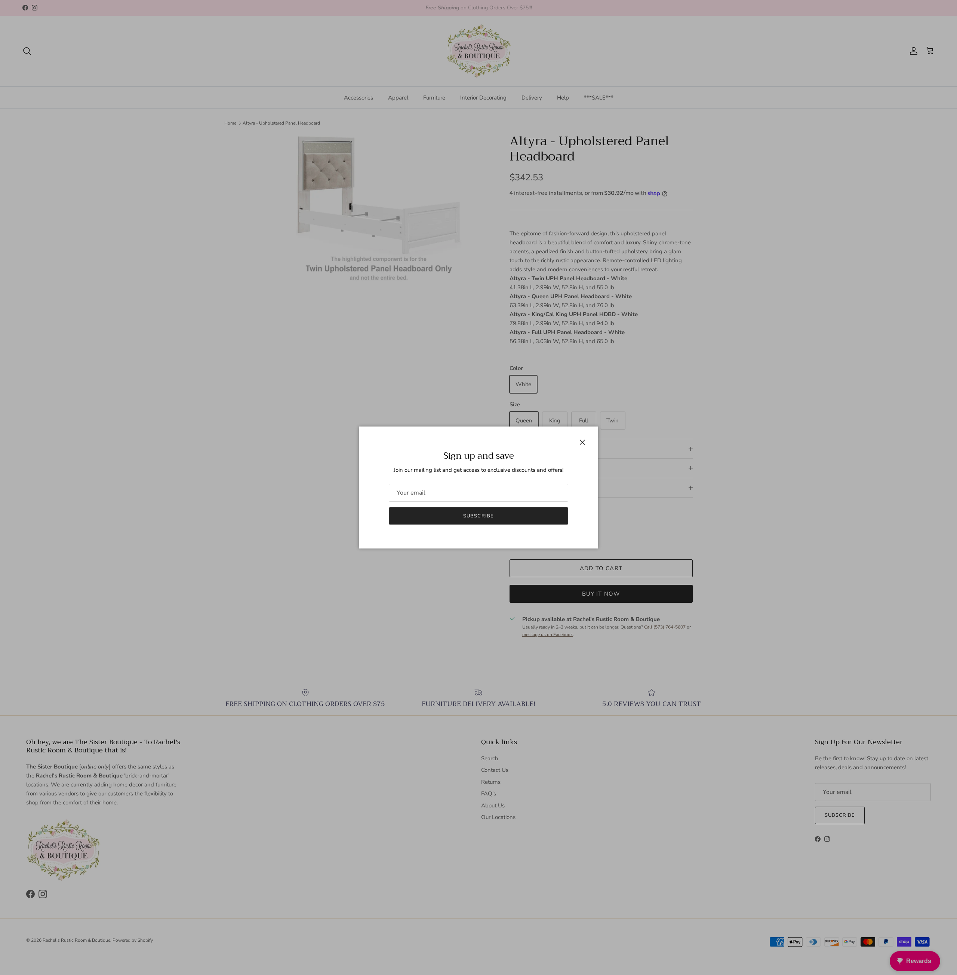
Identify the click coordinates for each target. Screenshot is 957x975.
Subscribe (478, 516)
